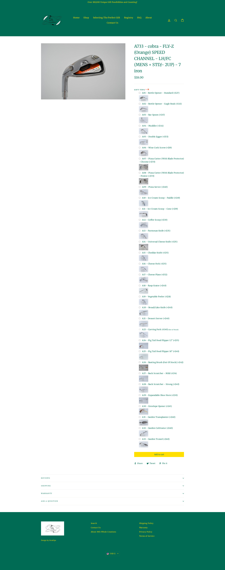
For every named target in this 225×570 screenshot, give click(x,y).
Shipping (46, 486)
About (148, 17)
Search (94, 523)
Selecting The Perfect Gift (106, 17)
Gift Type (139, 90)
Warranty (46, 493)
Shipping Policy (146, 523)
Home (76, 17)
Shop (86, 17)
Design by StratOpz (48, 540)
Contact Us (112, 22)
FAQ (139, 17)
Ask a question (49, 501)
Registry (128, 17)
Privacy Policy (145, 532)
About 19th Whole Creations (103, 532)
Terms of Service (147, 536)
